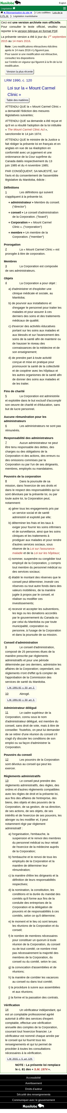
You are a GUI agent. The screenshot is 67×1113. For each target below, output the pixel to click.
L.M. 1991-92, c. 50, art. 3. (21, 700)
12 (6, 759)
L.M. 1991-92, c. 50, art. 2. (21, 687)
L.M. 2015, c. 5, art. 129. (20, 1059)
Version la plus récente (20, 71)
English (62, 3)
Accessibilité (33, 1077)
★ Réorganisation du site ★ (18, 12)
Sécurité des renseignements (33, 1094)
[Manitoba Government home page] (33, 1106)
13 (6, 780)
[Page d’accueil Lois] (2, 12)
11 (6, 712)
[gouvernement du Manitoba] (10, 3)
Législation (7, 8)
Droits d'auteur (33, 1088)
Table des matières (17, 100)
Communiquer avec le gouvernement (33, 1099)
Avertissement (33, 1083)
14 (6, 1009)
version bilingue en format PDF (37, 31)
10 (6, 693)
